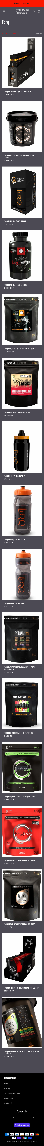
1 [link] (16, 1067)
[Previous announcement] (4, 3)
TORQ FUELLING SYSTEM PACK (15, 221)
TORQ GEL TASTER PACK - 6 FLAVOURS (18, 733)
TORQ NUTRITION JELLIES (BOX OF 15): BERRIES (21, 988)
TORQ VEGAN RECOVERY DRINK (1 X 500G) (20, 924)
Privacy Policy (9, 1098)
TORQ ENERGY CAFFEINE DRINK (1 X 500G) (20, 860)
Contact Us (8, 1103)
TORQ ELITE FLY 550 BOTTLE (14, 476)
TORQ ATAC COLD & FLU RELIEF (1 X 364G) (20, 348)
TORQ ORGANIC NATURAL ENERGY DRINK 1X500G (19, 156)
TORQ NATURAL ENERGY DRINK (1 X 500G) (19, 797)
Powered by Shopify (31, 1141)
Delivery (7, 1089)
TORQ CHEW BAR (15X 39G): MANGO (17, 91)
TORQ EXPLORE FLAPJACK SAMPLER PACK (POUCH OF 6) (19, 668)
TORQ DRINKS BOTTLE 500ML (15, 540)
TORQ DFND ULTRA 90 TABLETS (15, 285)
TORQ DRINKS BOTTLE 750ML (14, 603)
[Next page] (27, 1067)
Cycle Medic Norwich (18, 1141)
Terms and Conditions (12, 1093)
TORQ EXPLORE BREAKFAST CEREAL (17, 412)
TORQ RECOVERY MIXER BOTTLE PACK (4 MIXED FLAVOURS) (21, 1052)
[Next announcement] (40, 3)
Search (7, 1084)
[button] (4, 11)
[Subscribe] (33, 1117)
